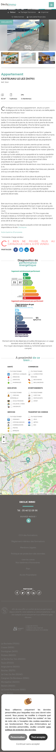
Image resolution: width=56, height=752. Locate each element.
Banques (16, 430)
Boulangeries (38, 382)
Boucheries (38, 379)
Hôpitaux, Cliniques (20, 374)
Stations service (18, 422)
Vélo (35, 419)
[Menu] (51, 4)
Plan (28, 568)
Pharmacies (17, 382)
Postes (15, 428)
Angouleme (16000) (10, 667)
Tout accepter (38, 737)
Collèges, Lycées (19, 404)
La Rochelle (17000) (10, 644)
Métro (36, 422)
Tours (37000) (7, 663)
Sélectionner (19, 17)
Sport (36, 401)
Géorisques (22, 227)
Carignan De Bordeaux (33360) (15, 678)
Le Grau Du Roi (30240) (12, 674)
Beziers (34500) (8, 686)
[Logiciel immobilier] (18, 628)
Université (17, 406)
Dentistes (16, 379)
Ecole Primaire (18, 401)
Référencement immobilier (37, 630)
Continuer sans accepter (28, 743)
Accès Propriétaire (28, 575)
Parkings (16, 419)
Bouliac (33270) (8, 670)
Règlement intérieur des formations (28, 541)
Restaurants (38, 398)
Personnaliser (18, 737)
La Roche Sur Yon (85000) (13, 659)
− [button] (4, 441)
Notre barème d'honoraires (12, 232)
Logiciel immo (32, 626)
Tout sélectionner (16, 371)
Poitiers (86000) (8, 655)
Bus (35, 425)
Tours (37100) (7, 693)
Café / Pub (37, 395)
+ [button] (4, 437)
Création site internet (34, 628)
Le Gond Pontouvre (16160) (13, 690)
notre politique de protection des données (28, 728)
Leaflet (31, 494)
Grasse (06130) (7, 647)
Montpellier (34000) (10, 682)
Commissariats (18, 425)
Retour (12, 12)
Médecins (16, 377)
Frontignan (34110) (9, 651)
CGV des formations (28, 535)
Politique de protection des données (28, 553)
